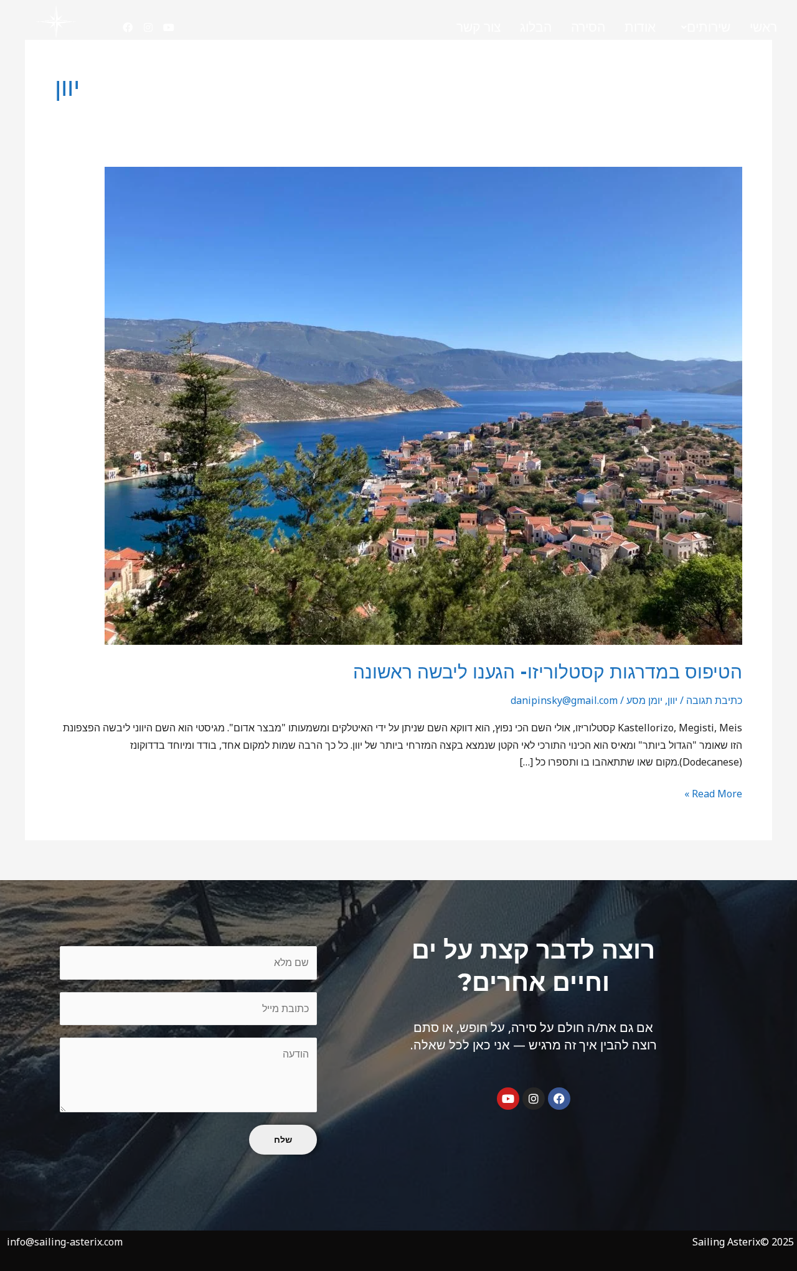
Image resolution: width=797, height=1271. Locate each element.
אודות (640, 27)
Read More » (713, 793)
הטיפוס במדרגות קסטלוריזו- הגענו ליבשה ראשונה (547, 671)
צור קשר (478, 27)
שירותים (708, 27)
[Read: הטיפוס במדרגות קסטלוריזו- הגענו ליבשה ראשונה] (423, 404)
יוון (672, 700)
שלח (283, 1139)
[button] (702, 28)
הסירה (588, 27)
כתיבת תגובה (714, 700)
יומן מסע (644, 700)
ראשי (763, 27)
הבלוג (536, 27)
